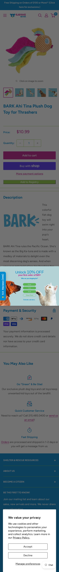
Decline (27, 555)
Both (29, 291)
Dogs (29, 284)
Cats (29, 288)
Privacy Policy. (21, 537)
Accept (27, 546)
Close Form (29, 295)
